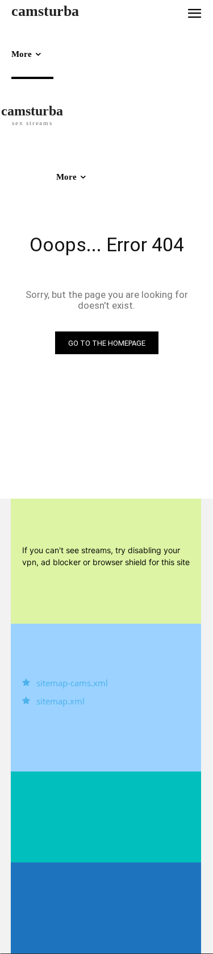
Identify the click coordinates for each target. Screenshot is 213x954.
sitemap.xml (60, 701)
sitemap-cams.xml (72, 682)
